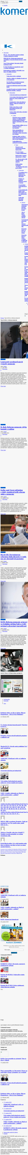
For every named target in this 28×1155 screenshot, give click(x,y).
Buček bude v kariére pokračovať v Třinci (21, 156)
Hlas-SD (15, 850)
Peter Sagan (3, 853)
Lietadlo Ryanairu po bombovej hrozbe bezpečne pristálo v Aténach (17, 90)
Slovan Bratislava (20, 850)
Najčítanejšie (7, 699)
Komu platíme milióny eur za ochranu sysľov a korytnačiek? (20, 127)
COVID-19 (20, 849)
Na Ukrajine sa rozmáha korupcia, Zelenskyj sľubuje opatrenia (15, 82)
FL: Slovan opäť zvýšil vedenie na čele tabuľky (21, 160)
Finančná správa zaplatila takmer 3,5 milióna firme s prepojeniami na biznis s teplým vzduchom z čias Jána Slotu (20, 120)
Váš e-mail (6, 949)
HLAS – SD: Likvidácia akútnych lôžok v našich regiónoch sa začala (14, 55)
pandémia (6, 850)
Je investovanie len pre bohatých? (18, 94)
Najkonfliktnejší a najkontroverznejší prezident (20, 142)
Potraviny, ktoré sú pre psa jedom (24, 230)
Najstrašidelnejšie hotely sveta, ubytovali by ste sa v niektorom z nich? (23, 192)
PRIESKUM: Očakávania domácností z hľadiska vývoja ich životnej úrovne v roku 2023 (15, 60)
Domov (2, 318)
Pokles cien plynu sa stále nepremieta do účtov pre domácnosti (16, 108)
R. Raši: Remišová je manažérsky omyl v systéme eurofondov (13, 67)
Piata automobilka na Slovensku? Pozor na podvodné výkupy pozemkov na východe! (20, 132)
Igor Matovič (9, 849)
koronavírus (3, 849)
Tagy (5, 703)
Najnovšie (6, 700)
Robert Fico (3, 850)
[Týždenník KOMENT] (8, 47)
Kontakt (5, 5)
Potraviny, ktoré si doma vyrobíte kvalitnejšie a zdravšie (24, 238)
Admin (5, 366)
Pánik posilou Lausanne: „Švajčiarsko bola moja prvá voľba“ (21, 166)
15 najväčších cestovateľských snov (23, 186)
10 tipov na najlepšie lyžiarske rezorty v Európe (23, 180)
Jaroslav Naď (24, 849)
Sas (12, 849)
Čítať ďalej (3, 386)
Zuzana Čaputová (8, 853)
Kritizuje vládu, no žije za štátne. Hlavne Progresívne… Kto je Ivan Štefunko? (20, 138)
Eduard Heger (13, 853)
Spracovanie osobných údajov (11, 1132)
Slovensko (3, 359)
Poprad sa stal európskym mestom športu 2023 (20, 148)
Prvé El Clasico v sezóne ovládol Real (21, 152)
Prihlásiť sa (14, 952)
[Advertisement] (14, 30)
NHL (21, 853)
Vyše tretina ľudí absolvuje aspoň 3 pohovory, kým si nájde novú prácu (18, 98)
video (6, 849)
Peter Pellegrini (11, 850)
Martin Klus (16, 849)
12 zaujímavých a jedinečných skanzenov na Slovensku (23, 174)
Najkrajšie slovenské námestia (21, 199)
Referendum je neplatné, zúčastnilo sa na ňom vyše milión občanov (14, 71)
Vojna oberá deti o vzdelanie (14, 76)
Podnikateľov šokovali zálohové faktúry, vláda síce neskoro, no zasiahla (18, 103)
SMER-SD (18, 853)
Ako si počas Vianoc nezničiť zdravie (24, 215)
